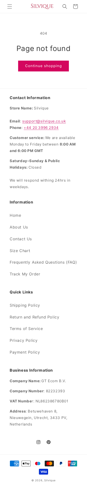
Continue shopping (43, 66)
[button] (9, 6)
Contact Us (21, 238)
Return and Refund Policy (34, 317)
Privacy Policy (23, 340)
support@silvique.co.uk (44, 121)
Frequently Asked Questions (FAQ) (43, 262)
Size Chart (20, 250)
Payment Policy (25, 352)
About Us (19, 227)
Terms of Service (26, 328)
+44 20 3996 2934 (41, 127)
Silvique (50, 480)
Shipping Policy (25, 305)
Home (15, 215)
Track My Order (25, 274)
